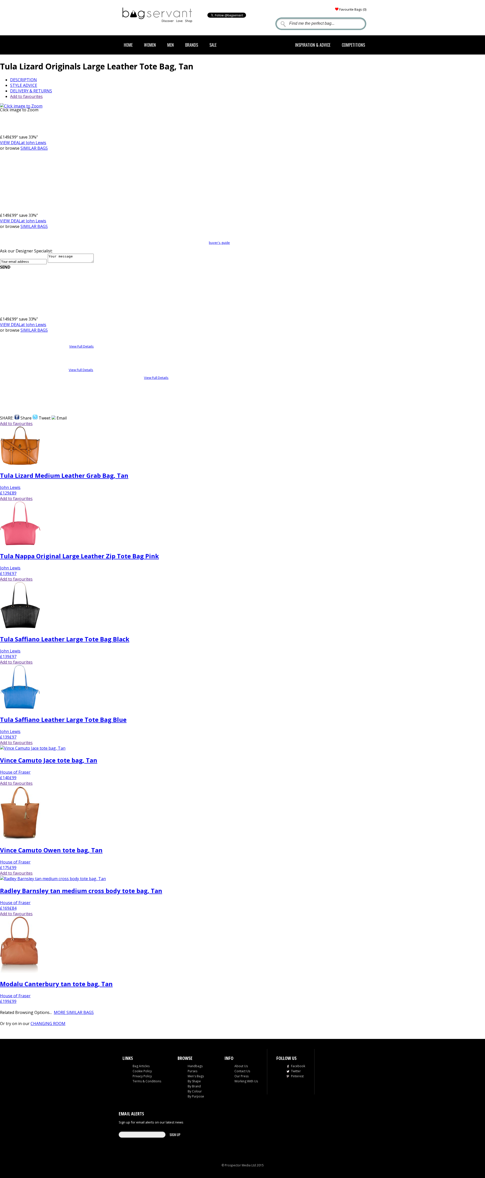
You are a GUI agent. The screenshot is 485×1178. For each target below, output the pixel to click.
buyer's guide (219, 242)
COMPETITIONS (353, 45)
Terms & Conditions (147, 1081)
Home (128, 45)
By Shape (194, 1081)
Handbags (195, 1066)
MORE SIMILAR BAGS (74, 1012)
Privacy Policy (142, 1076)
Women (150, 45)
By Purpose (196, 1096)
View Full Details (81, 346)
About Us (241, 1066)
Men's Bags (196, 1076)
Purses (192, 1071)
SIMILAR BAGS (34, 148)
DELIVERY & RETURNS (31, 91)
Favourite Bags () (352, 9)
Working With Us (246, 1081)
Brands (191, 45)
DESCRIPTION (23, 80)
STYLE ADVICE (23, 85)
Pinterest (297, 1076)
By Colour (195, 1091)
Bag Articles (141, 1066)
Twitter (296, 1071)
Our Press (241, 1076)
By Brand (194, 1086)
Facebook (298, 1066)
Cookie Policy (142, 1071)
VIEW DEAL (23, 142)
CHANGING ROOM (48, 1023)
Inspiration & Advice (312, 45)
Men (170, 45)
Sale (212, 45)
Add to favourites (26, 96)
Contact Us (242, 1071)
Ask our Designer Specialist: (26, 251)
